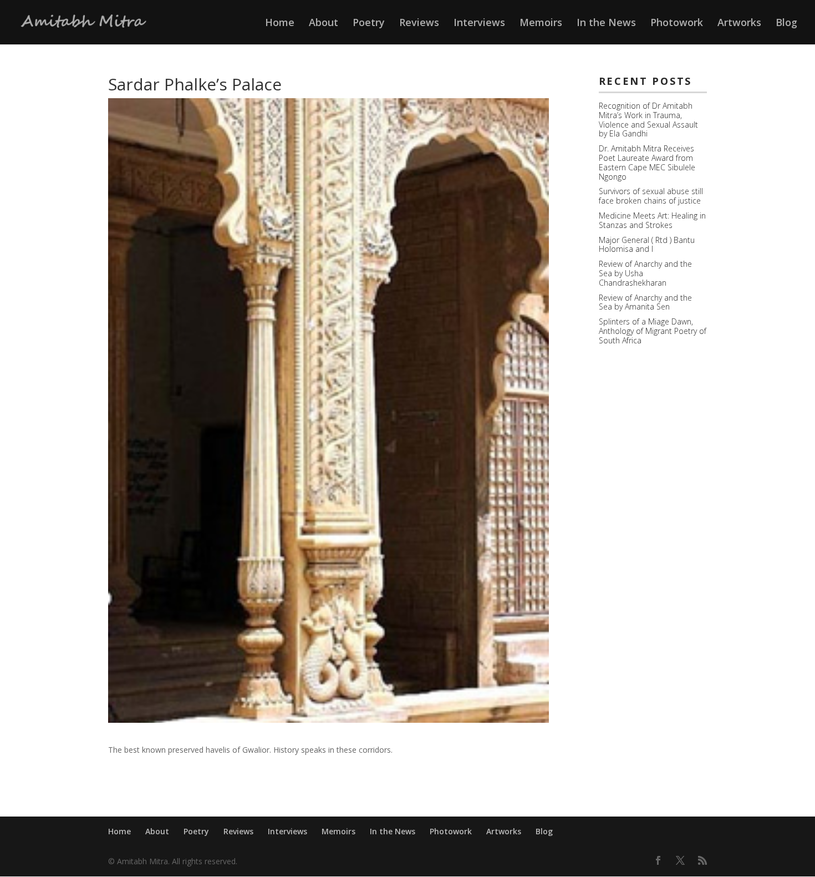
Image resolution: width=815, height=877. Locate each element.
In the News (606, 23)
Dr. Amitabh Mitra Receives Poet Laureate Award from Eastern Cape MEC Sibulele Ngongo (647, 162)
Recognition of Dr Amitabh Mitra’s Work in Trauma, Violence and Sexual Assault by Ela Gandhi (648, 119)
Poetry (369, 23)
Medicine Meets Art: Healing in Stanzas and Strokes (652, 220)
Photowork (676, 23)
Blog (786, 23)
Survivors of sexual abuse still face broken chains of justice (651, 196)
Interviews (479, 23)
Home (279, 23)
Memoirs (540, 23)
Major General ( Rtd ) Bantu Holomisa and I (647, 245)
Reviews (419, 23)
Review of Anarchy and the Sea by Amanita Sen (645, 302)
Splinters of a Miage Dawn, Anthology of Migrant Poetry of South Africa (652, 331)
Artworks (739, 23)
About (323, 23)
